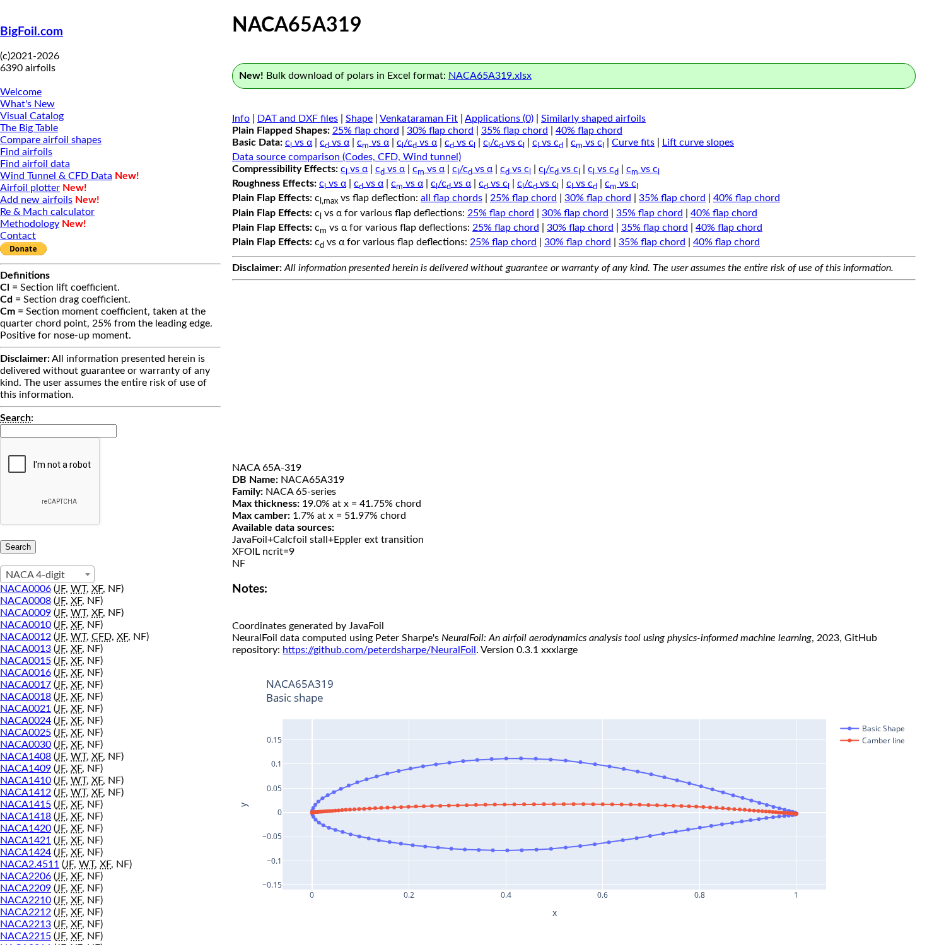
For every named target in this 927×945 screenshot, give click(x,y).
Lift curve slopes (698, 142)
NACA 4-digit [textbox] (35, 575)
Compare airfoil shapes (51, 140)
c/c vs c (504, 142)
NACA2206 (25, 876)
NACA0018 (25, 697)
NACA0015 (25, 661)
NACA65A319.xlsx (490, 76)
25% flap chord (365, 130)
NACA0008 (25, 601)
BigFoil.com (31, 32)
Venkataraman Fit (419, 118)
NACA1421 (25, 840)
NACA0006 (25, 589)
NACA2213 (25, 924)
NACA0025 (25, 733)
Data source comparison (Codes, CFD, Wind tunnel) (346, 157)
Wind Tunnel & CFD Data (56, 176)
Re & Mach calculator (47, 212)
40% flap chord (589, 130)
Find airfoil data (35, 164)
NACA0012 (25, 637)
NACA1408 (25, 756)
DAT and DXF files (297, 118)
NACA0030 (25, 744)
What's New (27, 104)
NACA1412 (25, 792)
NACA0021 (25, 709)
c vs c (460, 142)
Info (241, 118)
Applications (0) (499, 118)
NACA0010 (25, 625)
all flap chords (451, 198)
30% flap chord (440, 130)
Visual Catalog (32, 116)
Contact (18, 236)
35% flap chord (514, 130)
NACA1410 (25, 780)
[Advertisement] (574, 374)
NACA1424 (25, 852)
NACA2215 (25, 936)
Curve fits (633, 142)
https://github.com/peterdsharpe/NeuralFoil (379, 650)
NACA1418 (25, 816)
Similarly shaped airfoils (593, 118)
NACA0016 (25, 673)
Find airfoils (26, 152)
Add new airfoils (36, 200)
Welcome (21, 92)
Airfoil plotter (30, 188)
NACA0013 (25, 649)
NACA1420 (25, 828)
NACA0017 (25, 685)
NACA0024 (25, 721)
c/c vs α (417, 142)
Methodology (29, 224)
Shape (359, 118)
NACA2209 (25, 888)
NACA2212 (25, 912)
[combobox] (47, 574)
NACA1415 (25, 804)
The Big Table (29, 128)
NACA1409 (25, 768)
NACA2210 (25, 900)
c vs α (298, 142)
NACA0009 (25, 613)
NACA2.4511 (29, 864)
